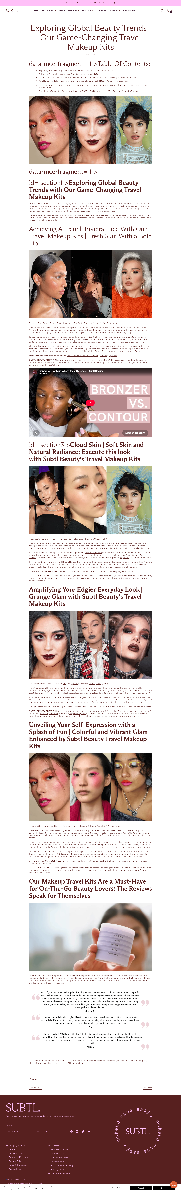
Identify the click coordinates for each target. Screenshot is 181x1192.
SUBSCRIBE (43, 1131)
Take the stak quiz (59, 1149)
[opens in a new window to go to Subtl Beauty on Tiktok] (83, 1131)
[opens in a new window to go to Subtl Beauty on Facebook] (71, 1131)
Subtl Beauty (25, 1183)
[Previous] (66, 3)
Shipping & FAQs (17, 1145)
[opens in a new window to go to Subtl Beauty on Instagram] (77, 1131)
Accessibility (15, 1168)
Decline (164, 1188)
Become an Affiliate (60, 1173)
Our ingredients (58, 1161)
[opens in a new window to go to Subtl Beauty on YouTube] (89, 1131)
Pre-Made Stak (101, 977)
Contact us (14, 1149)
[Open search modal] (162, 10)
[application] (174, 1185)
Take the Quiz (100, 3)
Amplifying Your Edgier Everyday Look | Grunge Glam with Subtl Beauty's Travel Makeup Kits (83, 80)
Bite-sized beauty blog (62, 1165)
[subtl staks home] (12, 10)
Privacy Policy (41, 1189)
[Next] (115, 3)
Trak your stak (15, 1153)
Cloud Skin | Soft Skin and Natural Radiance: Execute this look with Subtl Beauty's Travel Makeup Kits (88, 77)
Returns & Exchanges (19, 1157)
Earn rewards (57, 1153)
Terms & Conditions (18, 1164)
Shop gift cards (58, 1169)
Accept (141, 1188)
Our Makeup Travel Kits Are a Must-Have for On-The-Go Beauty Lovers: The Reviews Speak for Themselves (91, 91)
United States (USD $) (16, 1179)
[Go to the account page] (167, 10)
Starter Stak (74, 977)
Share (34, 1079)
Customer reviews (59, 1157)
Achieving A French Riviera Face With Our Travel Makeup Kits (68, 73)
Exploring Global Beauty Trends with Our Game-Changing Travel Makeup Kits (76, 70)
